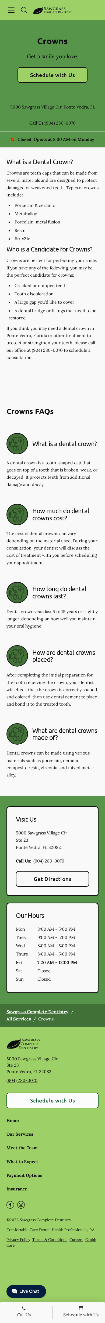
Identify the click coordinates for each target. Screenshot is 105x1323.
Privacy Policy (18, 1239)
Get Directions (53, 878)
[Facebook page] (10, 1205)
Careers (76, 1239)
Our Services (19, 1134)
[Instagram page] (21, 1205)
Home (12, 1120)
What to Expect (22, 1161)
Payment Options (24, 1175)
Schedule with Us (52, 74)
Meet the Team (22, 1147)
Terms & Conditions (49, 1239)
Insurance (16, 1189)
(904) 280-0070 (60, 123)
